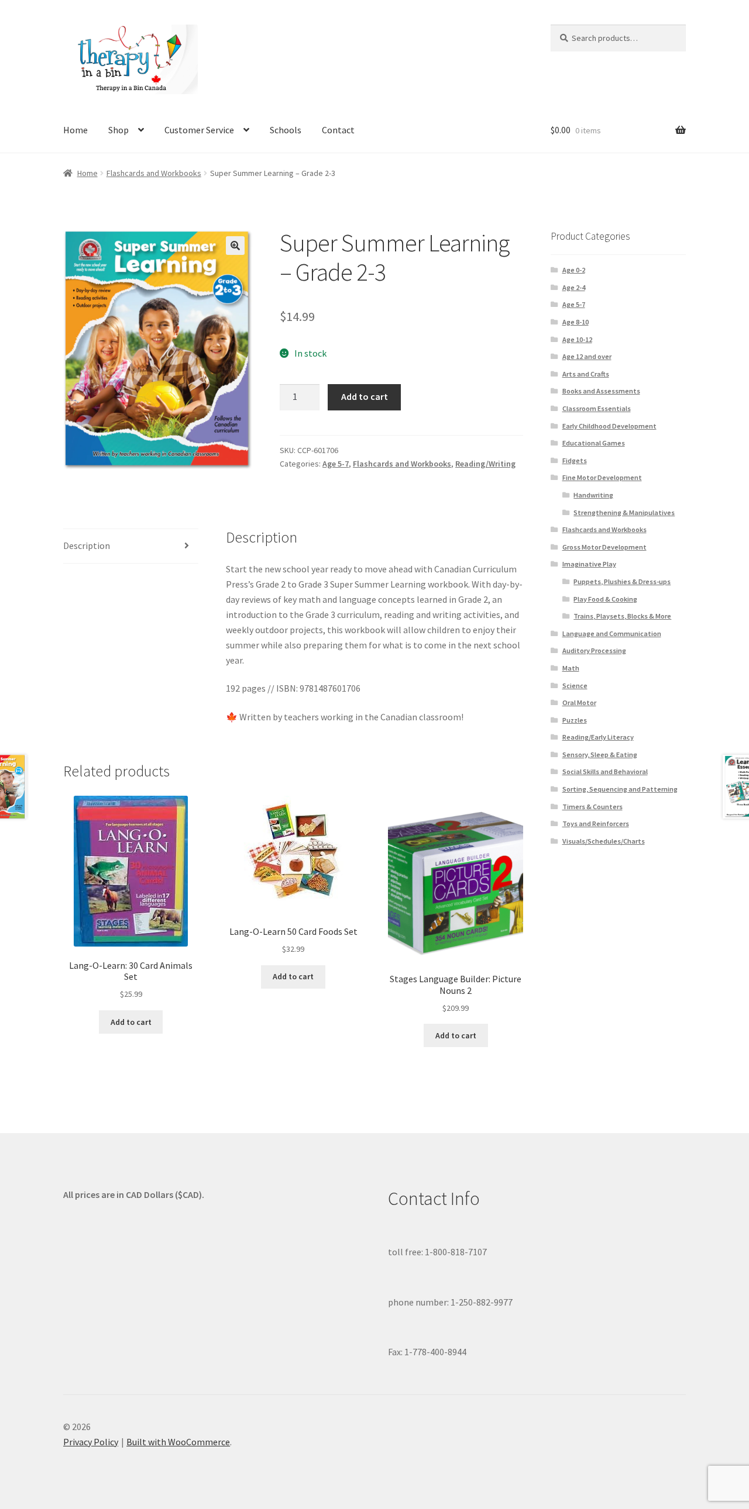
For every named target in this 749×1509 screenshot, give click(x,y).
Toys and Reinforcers (595, 823)
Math (570, 668)
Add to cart (364, 396)
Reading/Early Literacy (598, 737)
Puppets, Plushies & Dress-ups (622, 581)
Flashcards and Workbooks (153, 173)
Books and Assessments (601, 390)
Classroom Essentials (596, 408)
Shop (118, 130)
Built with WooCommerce (178, 1442)
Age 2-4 (573, 287)
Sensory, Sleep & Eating (599, 754)
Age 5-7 (335, 463)
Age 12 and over (586, 356)
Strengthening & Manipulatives (624, 512)
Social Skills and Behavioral (605, 771)
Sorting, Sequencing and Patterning (620, 789)
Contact (338, 130)
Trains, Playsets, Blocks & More (622, 616)
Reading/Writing (485, 463)
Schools (285, 130)
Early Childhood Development (609, 426)
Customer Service (199, 130)
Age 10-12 (577, 339)
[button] (235, 245)
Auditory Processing (594, 650)
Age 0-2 (573, 269)
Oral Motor (579, 702)
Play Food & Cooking (605, 599)
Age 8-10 (575, 321)
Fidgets (574, 460)
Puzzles (574, 720)
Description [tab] (86, 545)
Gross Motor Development (604, 547)
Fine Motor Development (602, 477)
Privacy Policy (90, 1442)
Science (574, 685)
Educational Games (593, 442)
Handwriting (593, 495)
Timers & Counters (592, 806)
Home (75, 130)
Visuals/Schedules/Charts (603, 841)
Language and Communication (611, 633)
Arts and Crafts (585, 374)
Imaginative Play (589, 564)
